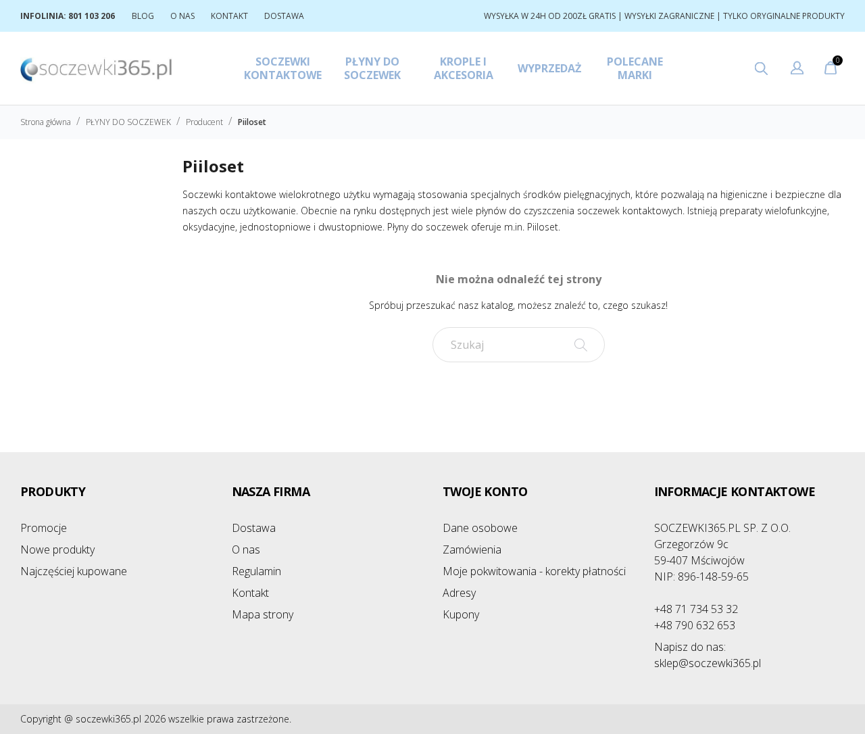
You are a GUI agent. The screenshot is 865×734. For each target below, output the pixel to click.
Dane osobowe (480, 527)
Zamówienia (472, 549)
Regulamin (256, 571)
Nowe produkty (57, 549)
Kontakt (250, 592)
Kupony (461, 614)
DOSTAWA (284, 16)
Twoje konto (485, 491)
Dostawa (254, 527)
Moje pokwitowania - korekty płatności (534, 571)
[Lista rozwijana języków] (797, 69)
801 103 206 (91, 16)
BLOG (143, 16)
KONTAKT (229, 16)
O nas (246, 549)
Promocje (43, 527)
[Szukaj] (580, 344)
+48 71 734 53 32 (696, 609)
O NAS (182, 16)
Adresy (459, 592)
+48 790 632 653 (694, 625)
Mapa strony (262, 614)
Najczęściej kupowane (73, 571)
